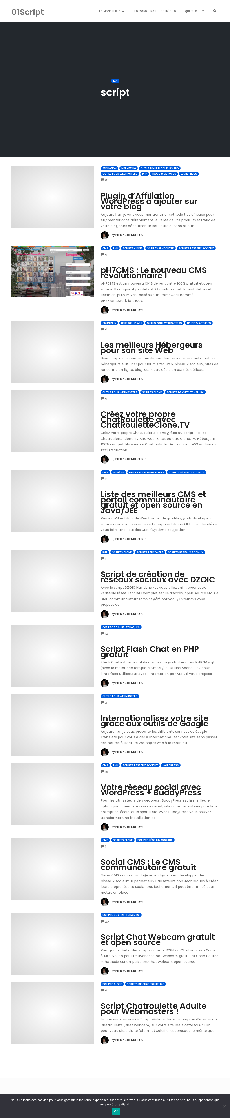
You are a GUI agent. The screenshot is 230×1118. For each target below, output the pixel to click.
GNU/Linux (109, 323)
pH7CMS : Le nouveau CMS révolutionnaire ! (154, 272)
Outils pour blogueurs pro (160, 168)
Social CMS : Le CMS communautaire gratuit (148, 864)
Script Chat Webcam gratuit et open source (158, 939)
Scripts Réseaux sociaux (196, 248)
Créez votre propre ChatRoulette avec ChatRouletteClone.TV (145, 419)
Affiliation (109, 168)
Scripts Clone (132, 248)
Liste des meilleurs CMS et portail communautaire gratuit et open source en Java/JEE (153, 502)
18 (106, 771)
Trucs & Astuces (164, 173)
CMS (105, 248)
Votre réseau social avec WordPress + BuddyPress (151, 789)
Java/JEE (118, 472)
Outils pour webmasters (119, 173)
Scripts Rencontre (160, 248)
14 (106, 479)
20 (107, 921)
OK (116, 1111)
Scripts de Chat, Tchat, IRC (185, 392)
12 (106, 633)
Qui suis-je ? (194, 11)
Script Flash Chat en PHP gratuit (150, 651)
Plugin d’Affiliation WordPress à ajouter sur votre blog (149, 201)
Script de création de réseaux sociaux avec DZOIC (158, 577)
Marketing (128, 168)
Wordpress (189, 173)
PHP (144, 173)
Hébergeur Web (131, 323)
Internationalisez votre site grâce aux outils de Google (154, 720)
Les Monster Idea (111, 11)
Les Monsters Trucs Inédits (154, 11)
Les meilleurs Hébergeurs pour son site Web (152, 347)
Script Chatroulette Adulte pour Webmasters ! (153, 1008)
